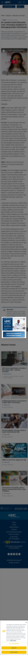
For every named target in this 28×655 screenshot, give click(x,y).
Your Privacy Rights (14, 643)
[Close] (26, 622)
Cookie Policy (13, 640)
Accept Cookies (14, 652)
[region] (14, 637)
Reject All (14, 648)
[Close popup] (24, 319)
